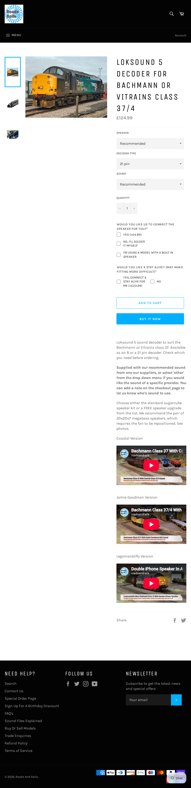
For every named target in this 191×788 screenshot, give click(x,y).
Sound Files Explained (23, 721)
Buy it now (150, 319)
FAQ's (9, 713)
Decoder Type (126, 153)
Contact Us (14, 691)
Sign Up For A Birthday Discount (32, 706)
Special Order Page (20, 698)
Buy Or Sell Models (20, 728)
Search (11, 683)
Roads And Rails (27, 776)
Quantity (123, 198)
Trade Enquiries (18, 735)
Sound (121, 173)
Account (180, 35)
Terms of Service (18, 750)
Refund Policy (16, 743)
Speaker (122, 132)
